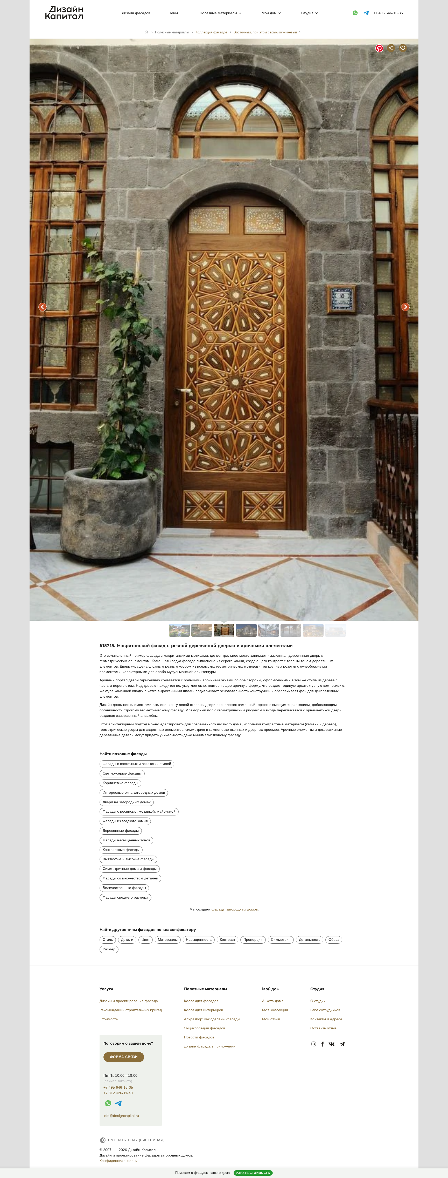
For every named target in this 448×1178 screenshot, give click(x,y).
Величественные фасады (124, 888)
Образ (333, 939)
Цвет (146, 939)
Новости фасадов (199, 1037)
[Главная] (146, 32)
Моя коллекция (275, 1010)
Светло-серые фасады (122, 773)
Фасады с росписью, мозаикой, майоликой (139, 811)
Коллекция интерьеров (203, 1010)
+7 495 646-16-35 (388, 13)
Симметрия (281, 939)
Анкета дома (273, 1001)
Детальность (309, 939)
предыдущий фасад (42, 307)
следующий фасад (405, 307)
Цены (173, 13)
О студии (318, 1001)
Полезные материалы (218, 13)
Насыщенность (199, 939)
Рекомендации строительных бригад (131, 1010)
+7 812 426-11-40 (118, 1093)
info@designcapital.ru (121, 1116)
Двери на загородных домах (127, 802)
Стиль (108, 939)
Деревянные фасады (121, 830)
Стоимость (109, 1019)
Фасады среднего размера (125, 897)
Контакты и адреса (326, 1019)
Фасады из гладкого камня (125, 821)
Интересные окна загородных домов (134, 792)
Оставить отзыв (323, 1028)
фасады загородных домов (235, 909)
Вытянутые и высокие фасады (128, 859)
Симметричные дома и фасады (130, 868)
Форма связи (124, 1057)
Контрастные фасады (121, 850)
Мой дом (269, 13)
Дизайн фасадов (136, 13)
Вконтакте (331, 1044)
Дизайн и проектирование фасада (129, 1001)
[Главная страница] (65, 18)
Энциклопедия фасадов (204, 1028)
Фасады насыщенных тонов (126, 840)
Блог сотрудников (325, 1010)
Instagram (313, 1044)
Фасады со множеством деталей (130, 878)
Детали (127, 939)
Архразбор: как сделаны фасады (212, 1019)
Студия (307, 13)
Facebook (322, 1044)
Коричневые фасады (120, 783)
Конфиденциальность (118, 1161)
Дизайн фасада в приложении (209, 1046)
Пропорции (253, 939)
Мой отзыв (271, 1019)
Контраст (227, 939)
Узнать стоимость (253, 1172)
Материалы (168, 939)
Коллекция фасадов (201, 1001)
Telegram (342, 1044)
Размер (109, 949)
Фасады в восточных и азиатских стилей (137, 764)
